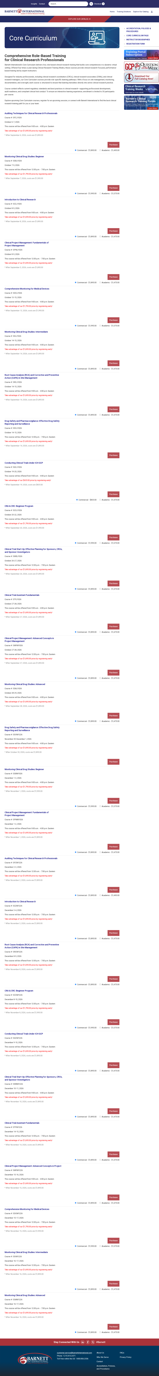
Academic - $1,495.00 (110, 150)
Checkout (99, 4)
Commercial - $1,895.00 (86, 150)
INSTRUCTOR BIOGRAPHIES (138, 40)
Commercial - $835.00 (87, 500)
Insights (34, 4)
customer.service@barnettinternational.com (74, 1353)
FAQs (122, 1353)
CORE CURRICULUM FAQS (137, 35)
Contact (42, 4)
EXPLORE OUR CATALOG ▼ (79, 19)
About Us (100, 1353)
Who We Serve (103, 1357)
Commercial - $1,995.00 (86, 193)
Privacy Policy (125, 1357)
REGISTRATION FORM (135, 44)
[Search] (91, 4)
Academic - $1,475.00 (110, 236)
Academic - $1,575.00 (110, 193)
